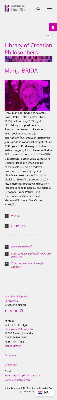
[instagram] (21, 310)
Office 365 (11, 364)
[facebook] (6, 310)
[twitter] (11, 310)
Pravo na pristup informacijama (23, 375)
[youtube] (16, 310)
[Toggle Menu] (49, 8)
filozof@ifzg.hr (13, 346)
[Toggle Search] (38, 8)
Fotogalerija (11, 300)
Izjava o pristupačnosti (18, 379)
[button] (53, 27)
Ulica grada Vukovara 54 (19, 329)
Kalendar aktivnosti (16, 296)
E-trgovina (10, 355)
